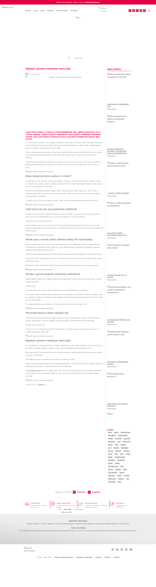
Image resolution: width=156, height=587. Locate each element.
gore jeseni (118, 438)
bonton (116, 432)
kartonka (116, 448)
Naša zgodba (62, 10)
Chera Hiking (111, 435)
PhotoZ (128, 454)
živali (119, 482)
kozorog (110, 451)
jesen (109, 448)
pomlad (110, 463)
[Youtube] (140, 10)
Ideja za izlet (126, 441)
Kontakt (116, 557)
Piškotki (107, 557)
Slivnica (110, 469)
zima (127, 479)
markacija (118, 451)
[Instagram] (89, 492)
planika (110, 457)
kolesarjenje (124, 448)
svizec (125, 469)
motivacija (126, 451)
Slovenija (118, 469)
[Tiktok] (144, 10)
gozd (119, 441)
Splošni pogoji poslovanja (63, 557)
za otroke (126, 475)
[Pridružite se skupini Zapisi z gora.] (133, 10)
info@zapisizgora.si (92, 2)
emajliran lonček (122, 435)
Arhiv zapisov (114, 69)
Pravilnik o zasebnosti (84, 557)
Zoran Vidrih (111, 482)
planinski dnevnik (120, 457)
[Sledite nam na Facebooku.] (130, 10)
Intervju (110, 445)
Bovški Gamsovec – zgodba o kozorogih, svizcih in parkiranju (117, 151)
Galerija (74, 10)
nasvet (110, 454)
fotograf (110, 438)
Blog (36, 10)
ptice (122, 466)
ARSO (110, 432)
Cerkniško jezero (125, 432)
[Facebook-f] (74, 492)
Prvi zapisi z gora (113, 466)
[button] (149, 10)
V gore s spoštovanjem (118, 193)
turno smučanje (112, 472)
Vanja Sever (111, 475)
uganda (122, 472)
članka (41, 384)
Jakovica (123, 445)
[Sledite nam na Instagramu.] (137, 10)
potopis (117, 463)
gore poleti (127, 438)
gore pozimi (111, 441)
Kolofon (98, 557)
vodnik (119, 475)
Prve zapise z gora (33, 370)
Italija (116, 445)
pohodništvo (120, 460)
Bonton (50, 10)
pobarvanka (111, 460)
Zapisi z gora (112, 479)
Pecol (122, 454)
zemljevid (121, 479)
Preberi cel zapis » (112, 109)
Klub (43, 10)
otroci (116, 454)
